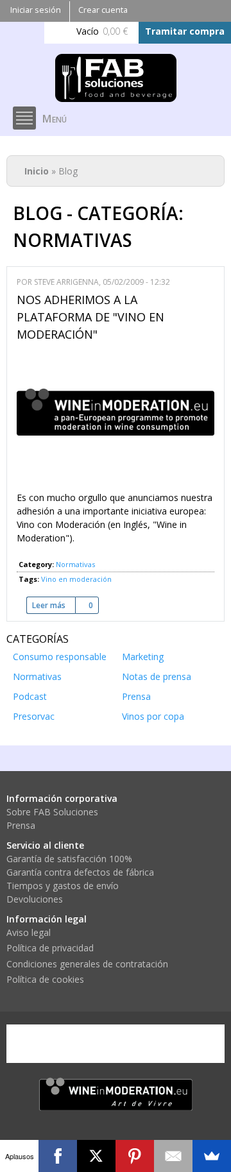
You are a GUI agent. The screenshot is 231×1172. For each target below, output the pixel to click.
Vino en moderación (76, 579)
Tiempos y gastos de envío (62, 885)
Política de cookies (45, 979)
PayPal (134, 1043)
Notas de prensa (156, 676)
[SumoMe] (212, 1156)
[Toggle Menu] (24, 118)
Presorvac (34, 716)
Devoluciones (34, 899)
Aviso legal (28, 932)
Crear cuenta (103, 9)
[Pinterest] (135, 1156)
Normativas (75, 564)
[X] (96, 1156)
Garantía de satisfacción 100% (69, 859)
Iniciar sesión (35, 9)
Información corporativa (61, 798)
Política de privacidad (50, 948)
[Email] (173, 1156)
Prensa (136, 696)
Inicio (36, 171)
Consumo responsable (60, 656)
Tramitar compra (185, 31)
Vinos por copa (153, 716)
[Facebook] (57, 1156)
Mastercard (85, 1043)
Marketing (143, 656)
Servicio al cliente (45, 845)
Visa (35, 1043)
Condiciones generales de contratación (87, 964)
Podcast (30, 696)
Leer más (53, 605)
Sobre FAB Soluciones (52, 812)
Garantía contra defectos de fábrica (80, 872)
